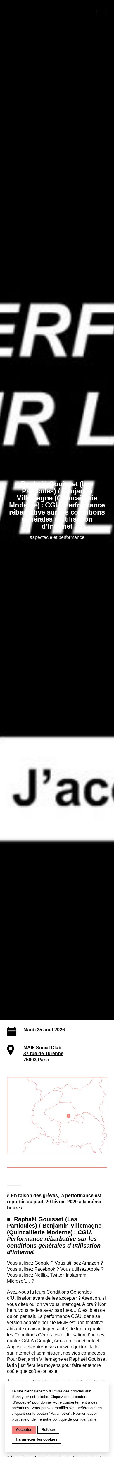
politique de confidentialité (74, 1419)
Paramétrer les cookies (36, 1439)
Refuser (48, 1429)
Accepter (24, 1429)
